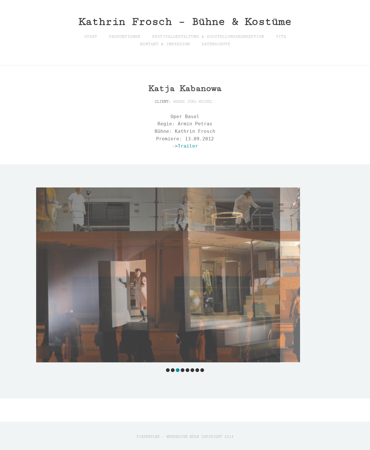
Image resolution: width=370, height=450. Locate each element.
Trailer (188, 146)
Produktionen (124, 36)
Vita (281, 36)
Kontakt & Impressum (165, 44)
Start (90, 36)
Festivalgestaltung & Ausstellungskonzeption (208, 36)
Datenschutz (215, 44)
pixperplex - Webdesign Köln (167, 436)
